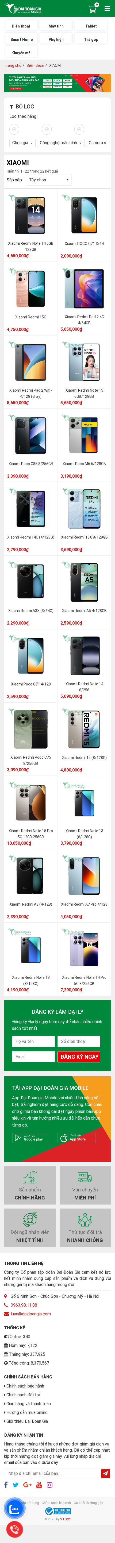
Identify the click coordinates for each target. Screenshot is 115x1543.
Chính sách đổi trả (23, 1394)
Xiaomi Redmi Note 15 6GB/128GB (84, 393)
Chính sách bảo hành (25, 1386)
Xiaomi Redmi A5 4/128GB (84, 611)
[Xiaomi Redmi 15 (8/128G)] (84, 729)
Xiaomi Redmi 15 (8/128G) (84, 758)
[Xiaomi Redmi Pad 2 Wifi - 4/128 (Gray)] (31, 362)
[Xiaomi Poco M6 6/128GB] (84, 435)
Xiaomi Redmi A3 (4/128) (31, 904)
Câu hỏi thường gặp (88, 1503)
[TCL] (47, 128)
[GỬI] (105, 1473)
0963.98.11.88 (24, 1305)
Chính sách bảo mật (56, 1503)
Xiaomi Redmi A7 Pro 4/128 (84, 904)
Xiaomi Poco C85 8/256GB (31, 464)
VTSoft (65, 1519)
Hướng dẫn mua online (27, 1412)
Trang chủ (12, 65)
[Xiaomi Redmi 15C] (31, 289)
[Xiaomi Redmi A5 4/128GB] (84, 582)
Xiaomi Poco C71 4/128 (31, 684)
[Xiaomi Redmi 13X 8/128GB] (84, 509)
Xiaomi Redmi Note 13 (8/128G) (31, 981)
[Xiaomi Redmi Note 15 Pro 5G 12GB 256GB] (31, 803)
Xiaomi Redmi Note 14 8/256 (84, 687)
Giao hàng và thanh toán (28, 1403)
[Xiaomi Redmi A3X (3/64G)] (31, 582)
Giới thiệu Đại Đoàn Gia (27, 1421)
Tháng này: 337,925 (27, 1354)
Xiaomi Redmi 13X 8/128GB (84, 537)
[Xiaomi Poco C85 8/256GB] (31, 435)
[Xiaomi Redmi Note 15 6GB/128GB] (84, 362)
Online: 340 (20, 1336)
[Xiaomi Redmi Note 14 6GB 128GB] (31, 215)
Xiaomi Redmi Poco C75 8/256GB (30, 760)
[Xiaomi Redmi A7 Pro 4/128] (84, 876)
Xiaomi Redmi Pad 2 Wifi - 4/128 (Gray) (30, 393)
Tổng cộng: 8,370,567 (29, 1363)
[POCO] (79, 128)
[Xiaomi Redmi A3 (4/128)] (31, 876)
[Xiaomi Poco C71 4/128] (31, 656)
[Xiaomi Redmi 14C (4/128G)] (31, 509)
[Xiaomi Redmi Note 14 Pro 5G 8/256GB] (84, 949)
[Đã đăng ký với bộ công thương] (57, 1511)
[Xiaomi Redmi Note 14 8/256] (84, 656)
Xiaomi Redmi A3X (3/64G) (30, 611)
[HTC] (14, 128)
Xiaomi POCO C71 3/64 (84, 244)
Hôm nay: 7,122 (23, 1345)
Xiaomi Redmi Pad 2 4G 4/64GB (84, 320)
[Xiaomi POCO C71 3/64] (84, 215)
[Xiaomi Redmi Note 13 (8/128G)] (31, 949)
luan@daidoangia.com (31, 1313)
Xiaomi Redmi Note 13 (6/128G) (84, 834)
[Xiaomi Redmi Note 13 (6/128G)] (84, 803)
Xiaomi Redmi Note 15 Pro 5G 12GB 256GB (31, 834)
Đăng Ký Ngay (79, 1057)
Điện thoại (35, 65)
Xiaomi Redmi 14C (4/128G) (30, 537)
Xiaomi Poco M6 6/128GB (84, 464)
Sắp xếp (14, 179)
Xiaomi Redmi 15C (30, 317)
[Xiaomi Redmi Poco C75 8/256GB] (31, 729)
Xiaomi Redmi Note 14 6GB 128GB (30, 246)
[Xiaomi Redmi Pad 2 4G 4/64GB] (84, 289)
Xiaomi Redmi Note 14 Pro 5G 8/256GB (84, 981)
